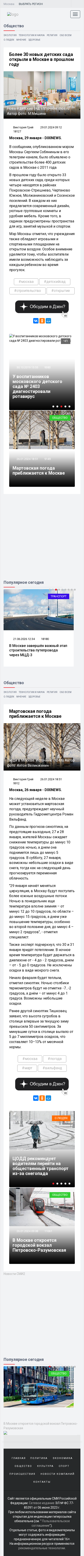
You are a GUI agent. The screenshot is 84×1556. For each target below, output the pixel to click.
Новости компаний (58, 1474)
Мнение (21, 40)
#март (27, 1068)
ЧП (66, 341)
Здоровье (34, 40)
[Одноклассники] (42, 320)
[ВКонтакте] (36, 320)
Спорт (64, 1466)
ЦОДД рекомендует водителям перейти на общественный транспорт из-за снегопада (41, 1166)
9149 (47, 459)
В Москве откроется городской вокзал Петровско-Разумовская (39, 1245)
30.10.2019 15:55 (27, 367)
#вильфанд (52, 1068)
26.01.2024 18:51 (27, 459)
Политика (38, 1458)
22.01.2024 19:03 (27, 1149)
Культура (45, 1466)
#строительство (27, 291)
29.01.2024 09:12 (51, 127)
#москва (26, 281)
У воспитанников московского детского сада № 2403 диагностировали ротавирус (37, 386)
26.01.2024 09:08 (27, 1231)
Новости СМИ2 (14, 1274)
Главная (19, 1458)
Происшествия (22, 1474)
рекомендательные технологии (41, 1548)
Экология (10, 35)
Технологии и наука (32, 35)
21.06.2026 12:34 (24, 639)
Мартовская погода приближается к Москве (39, 470)
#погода (55, 1059)
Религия (52, 35)
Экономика (63, 1458)
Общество (60, 417)
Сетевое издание (41, 1503)
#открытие (60, 291)
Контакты (42, 1481)
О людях (9, 40)
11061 (48, 1231)
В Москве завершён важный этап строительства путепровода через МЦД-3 (38, 650)
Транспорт (59, 596)
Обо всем (65, 35)
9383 (47, 367)
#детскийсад (55, 281)
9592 (47, 1149)
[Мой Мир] (48, 320)
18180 (45, 639)
